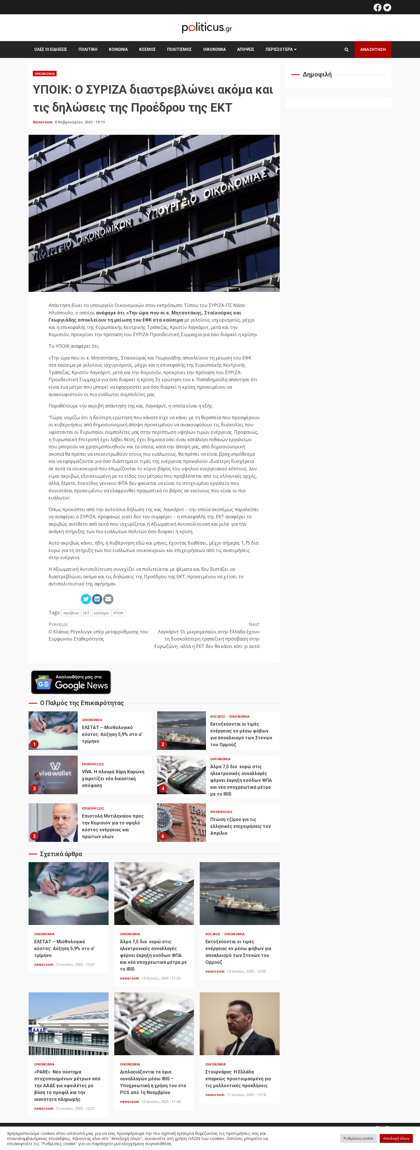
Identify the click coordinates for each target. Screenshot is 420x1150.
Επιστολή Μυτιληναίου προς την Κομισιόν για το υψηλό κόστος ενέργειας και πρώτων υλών (53, 822)
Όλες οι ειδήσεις (50, 49)
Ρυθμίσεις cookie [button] (358, 1138)
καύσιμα (101, 612)
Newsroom (43, 122)
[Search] (347, 49)
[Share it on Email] (108, 599)
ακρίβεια (71, 612)
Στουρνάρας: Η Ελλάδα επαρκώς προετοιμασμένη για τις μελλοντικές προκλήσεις (240, 1023)
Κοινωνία (118, 49)
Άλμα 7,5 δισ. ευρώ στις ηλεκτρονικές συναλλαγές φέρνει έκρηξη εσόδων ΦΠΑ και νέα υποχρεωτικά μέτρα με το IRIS (181, 775)
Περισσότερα (279, 49)
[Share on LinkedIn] (97, 599)
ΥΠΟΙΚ (118, 612)
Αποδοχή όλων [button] (396, 1138)
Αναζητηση (373, 49)
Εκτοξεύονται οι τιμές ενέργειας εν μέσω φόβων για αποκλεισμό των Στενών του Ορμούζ (181, 730)
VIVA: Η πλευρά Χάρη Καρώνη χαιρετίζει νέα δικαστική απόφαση (53, 775)
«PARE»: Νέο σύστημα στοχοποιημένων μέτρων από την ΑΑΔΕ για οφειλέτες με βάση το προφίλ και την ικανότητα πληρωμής (69, 1023)
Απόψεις (245, 49)
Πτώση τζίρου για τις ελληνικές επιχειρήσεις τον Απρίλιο (181, 822)
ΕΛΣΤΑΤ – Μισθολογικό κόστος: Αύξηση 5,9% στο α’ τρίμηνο (53, 730)
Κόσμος (147, 49)
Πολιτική (88, 49)
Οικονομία (214, 49)
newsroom (44, 964)
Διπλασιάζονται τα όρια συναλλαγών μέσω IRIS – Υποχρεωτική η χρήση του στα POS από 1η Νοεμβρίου (154, 1023)
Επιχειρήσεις (93, 764)
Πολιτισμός (179, 49)
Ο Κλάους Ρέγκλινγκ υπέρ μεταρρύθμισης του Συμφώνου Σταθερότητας (98, 631)
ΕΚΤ (86, 612)
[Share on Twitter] (86, 599)
